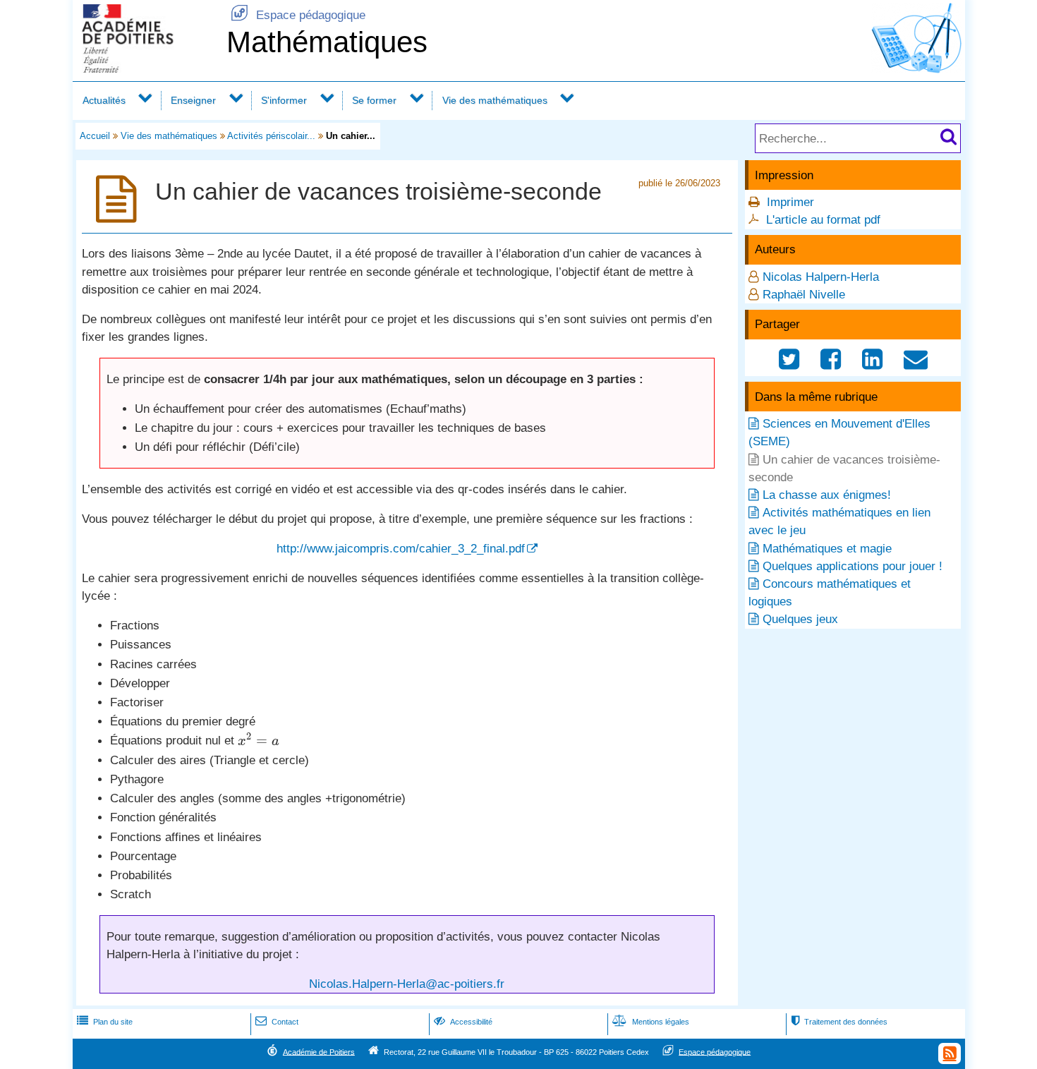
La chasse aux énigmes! (827, 495)
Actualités (104, 100)
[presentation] (258, 741)
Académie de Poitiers (319, 1051)
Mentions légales (650, 1021)
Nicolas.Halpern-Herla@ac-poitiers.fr (406, 984)
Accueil (95, 136)
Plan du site (105, 1021)
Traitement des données (839, 1021)
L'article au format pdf (823, 220)
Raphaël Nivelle (804, 294)
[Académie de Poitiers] (146, 69)
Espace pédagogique (298, 15)
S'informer (284, 100)
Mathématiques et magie (827, 548)
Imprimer (790, 202)
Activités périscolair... (271, 136)
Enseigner (193, 100)
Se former (374, 100)
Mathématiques (326, 42)
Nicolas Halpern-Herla (821, 277)
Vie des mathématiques (494, 100)
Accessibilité (463, 1021)
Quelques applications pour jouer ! (852, 566)
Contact (276, 1021)
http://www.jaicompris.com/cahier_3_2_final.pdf (401, 548)
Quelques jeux (800, 619)
